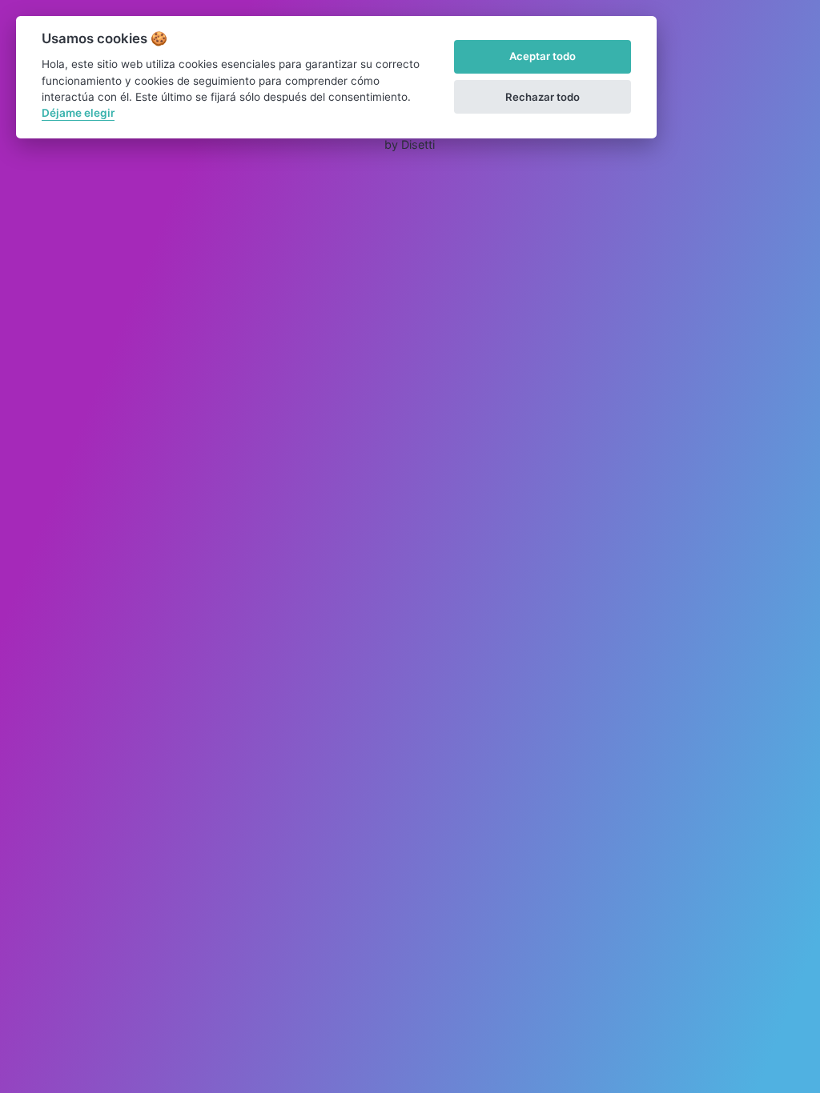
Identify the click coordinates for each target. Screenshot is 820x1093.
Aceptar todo (542, 56)
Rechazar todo (542, 96)
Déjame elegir (78, 112)
